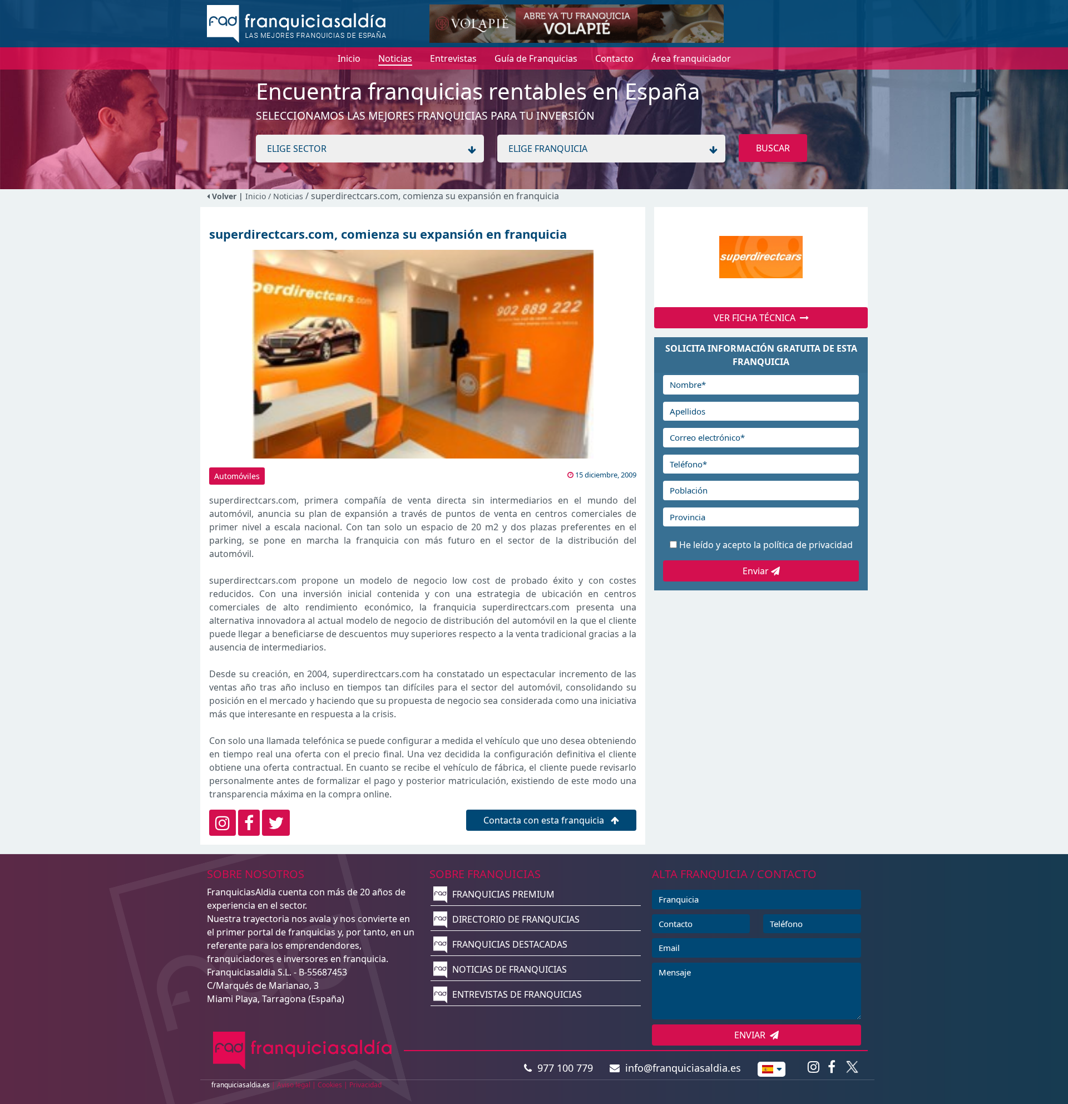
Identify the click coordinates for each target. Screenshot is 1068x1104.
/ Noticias (286, 196)
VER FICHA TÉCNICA (757, 318)
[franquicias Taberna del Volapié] (576, 23)
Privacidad (365, 1085)
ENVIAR (752, 1035)
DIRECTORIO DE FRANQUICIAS (515, 919)
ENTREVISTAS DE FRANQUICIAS (516, 994)
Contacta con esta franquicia (544, 820)
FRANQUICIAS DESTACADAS (508, 944)
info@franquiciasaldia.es (680, 1068)
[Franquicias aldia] (296, 23)
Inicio (255, 196)
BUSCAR (773, 148)
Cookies (330, 1085)
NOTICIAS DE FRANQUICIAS (508, 969)
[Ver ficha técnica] (761, 257)
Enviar (757, 571)
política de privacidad (808, 545)
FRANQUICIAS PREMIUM (502, 894)
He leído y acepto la (766, 545)
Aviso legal (293, 1085)
